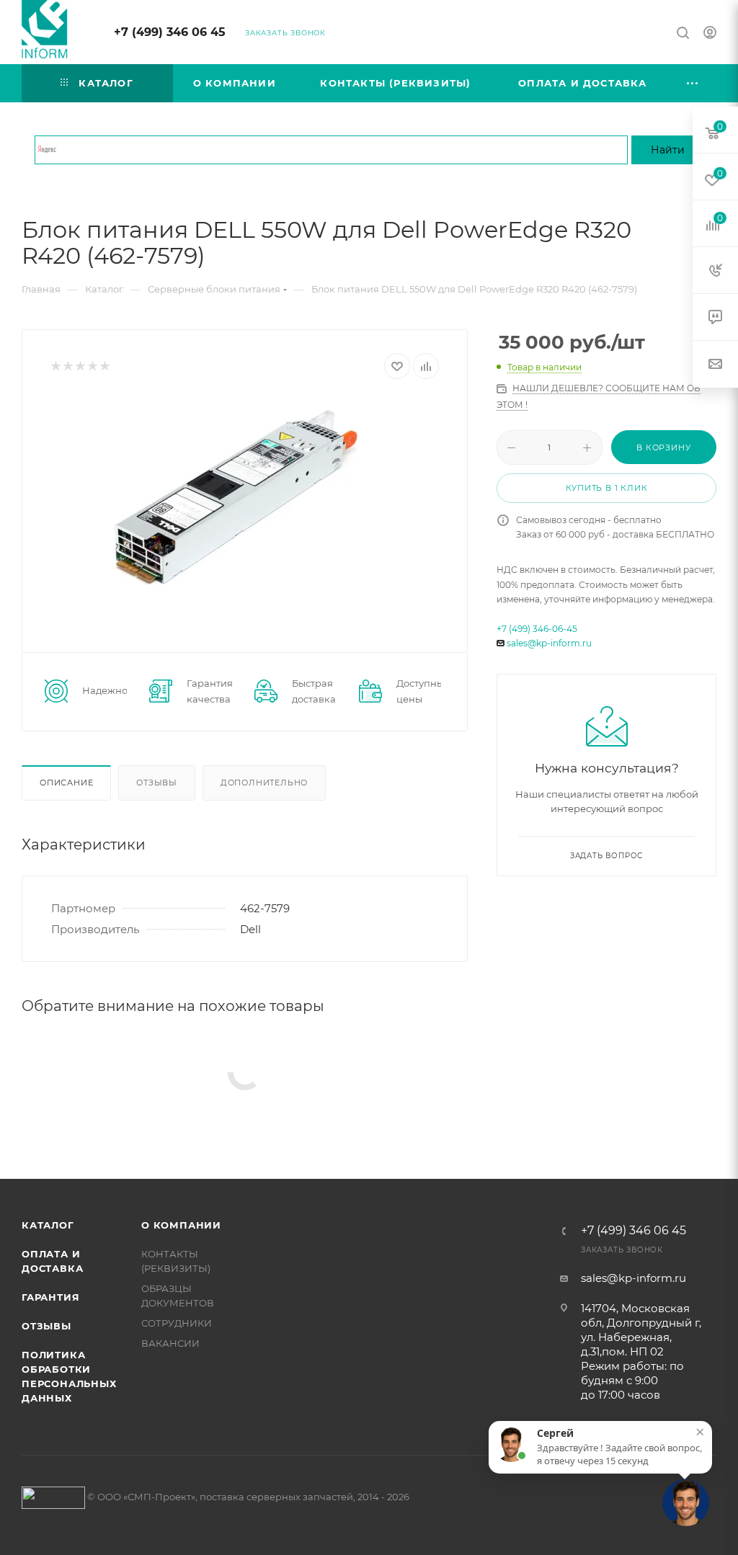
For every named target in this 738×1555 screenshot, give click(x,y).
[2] (67, 366)
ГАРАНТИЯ (50, 1297)
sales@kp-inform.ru (549, 643)
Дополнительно (264, 783)
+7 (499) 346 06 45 (170, 32)
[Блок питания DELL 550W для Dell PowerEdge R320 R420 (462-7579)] (244, 504)
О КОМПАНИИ (181, 1225)
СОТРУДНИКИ (176, 1323)
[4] (92, 366)
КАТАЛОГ (48, 1225)
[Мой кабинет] (709, 34)
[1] (55, 366)
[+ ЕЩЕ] (693, 83)
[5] (104, 366)
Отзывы (156, 783)
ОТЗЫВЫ (46, 1326)
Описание (66, 783)
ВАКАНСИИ (170, 1343)
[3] (80, 366)
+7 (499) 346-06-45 (537, 628)
